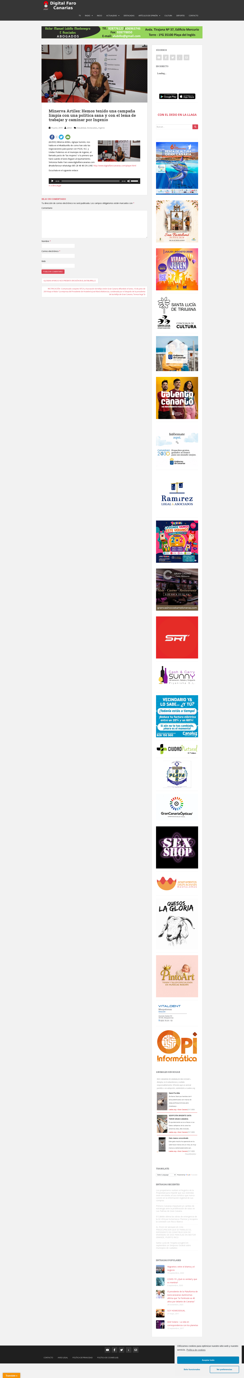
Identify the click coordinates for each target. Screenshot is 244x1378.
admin (69, 128)
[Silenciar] (128, 181)
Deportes (180, 15)
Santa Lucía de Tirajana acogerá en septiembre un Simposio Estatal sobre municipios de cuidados (173, 1245)
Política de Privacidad (83, 1357)
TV (80, 15)
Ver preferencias (224, 1369)
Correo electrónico (51, 251)
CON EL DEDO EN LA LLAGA (177, 115)
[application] (94, 181)
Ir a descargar (55, 185)
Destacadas (129, 15)
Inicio (99, 15)
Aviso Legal (63, 1357)
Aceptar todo (208, 1360)
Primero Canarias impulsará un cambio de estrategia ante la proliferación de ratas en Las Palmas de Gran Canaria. (175, 1208)
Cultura (168, 15)
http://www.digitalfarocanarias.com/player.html (114, 165)
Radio (87, 15)
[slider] (135, 180)
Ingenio (101, 128)
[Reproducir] (52, 181)
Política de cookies (196, 1350)
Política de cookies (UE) (107, 1357)
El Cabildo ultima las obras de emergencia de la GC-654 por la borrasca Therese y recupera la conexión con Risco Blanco (177, 1219)
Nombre (46, 241)
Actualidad (111, 15)
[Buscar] (195, 126)
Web (44, 261)
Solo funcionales (192, 1369)
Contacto (193, 15)
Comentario (47, 208)
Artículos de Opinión (148, 15)
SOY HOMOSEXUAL (176, 1310)
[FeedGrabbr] (177, 1154)
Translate (194, 1175)
